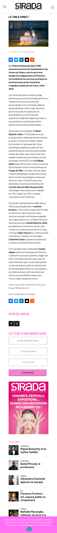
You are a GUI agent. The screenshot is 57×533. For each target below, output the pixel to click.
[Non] (53, 524)
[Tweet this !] (16, 60)
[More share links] (32, 60)
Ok (29, 529)
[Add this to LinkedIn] (21, 60)
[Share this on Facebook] (11, 60)
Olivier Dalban (28, 51)
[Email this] (27, 60)
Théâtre (15, 51)
